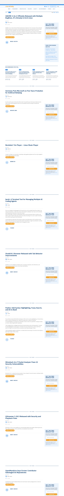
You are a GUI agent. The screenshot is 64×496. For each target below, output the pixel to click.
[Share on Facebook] (54, 12)
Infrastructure (23, 8)
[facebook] (44, 6)
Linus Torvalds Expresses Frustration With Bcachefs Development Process (24, 72)
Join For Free (51, 33)
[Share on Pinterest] (56, 12)
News (9, 8)
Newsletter (54, 6)
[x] (48, 6)
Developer (30, 8)
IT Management (15, 8)
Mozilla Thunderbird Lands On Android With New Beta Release (38, 72)
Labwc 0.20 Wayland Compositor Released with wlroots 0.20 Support (51, 53)
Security (35, 8)
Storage (49, 8)
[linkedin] (46, 6)
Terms (56, 37)
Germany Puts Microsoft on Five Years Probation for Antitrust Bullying (10, 72)
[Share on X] (55, 12)
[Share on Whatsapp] (58, 12)
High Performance (42, 8)
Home (6, 12)
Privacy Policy (48, 38)
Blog (54, 8)
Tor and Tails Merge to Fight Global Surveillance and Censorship (51, 72)
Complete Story (9, 37)
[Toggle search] (58, 6)
